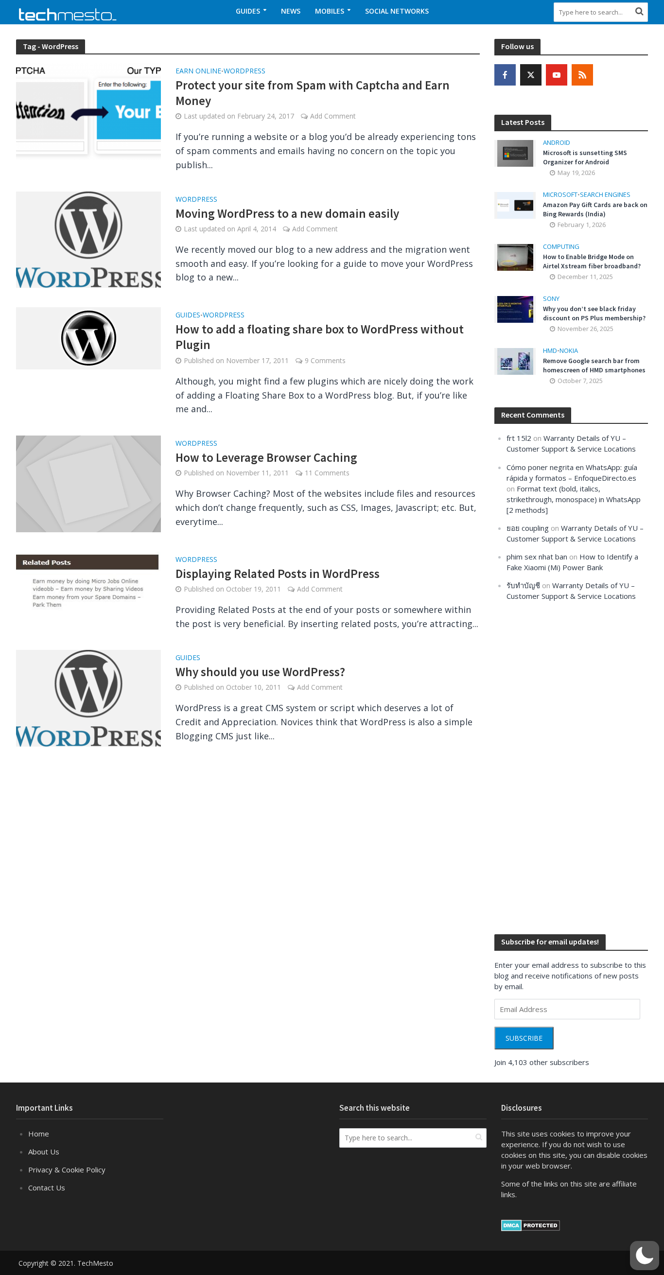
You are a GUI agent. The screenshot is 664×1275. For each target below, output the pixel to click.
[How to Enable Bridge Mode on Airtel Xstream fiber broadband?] (515, 257)
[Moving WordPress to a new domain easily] (88, 239)
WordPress (244, 71)
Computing (561, 247)
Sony (551, 299)
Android (556, 143)
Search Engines (605, 195)
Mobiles (329, 11)
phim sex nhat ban (537, 556)
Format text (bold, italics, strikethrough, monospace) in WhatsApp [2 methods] (574, 499)
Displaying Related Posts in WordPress (277, 573)
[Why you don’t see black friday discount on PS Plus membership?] (515, 309)
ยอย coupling (528, 528)
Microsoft (560, 195)
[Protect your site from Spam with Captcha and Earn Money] (88, 110)
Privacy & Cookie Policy (66, 1169)
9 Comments (325, 360)
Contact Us (46, 1187)
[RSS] (582, 75)
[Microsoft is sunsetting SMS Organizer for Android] (515, 152)
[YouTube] (556, 75)
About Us (43, 1151)
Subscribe (524, 1038)
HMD (550, 351)
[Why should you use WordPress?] (88, 697)
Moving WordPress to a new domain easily (287, 213)
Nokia (568, 351)
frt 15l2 (519, 438)
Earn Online (198, 71)
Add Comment (333, 116)
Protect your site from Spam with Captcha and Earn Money (312, 92)
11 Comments (327, 472)
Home (38, 1133)
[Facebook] (505, 75)
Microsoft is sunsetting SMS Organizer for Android (585, 157)
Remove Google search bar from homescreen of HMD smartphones (594, 365)
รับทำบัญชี (523, 585)
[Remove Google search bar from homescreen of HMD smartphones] (515, 361)
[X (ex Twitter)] (531, 75)
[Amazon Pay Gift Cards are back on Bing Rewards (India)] (515, 205)
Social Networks (397, 11)
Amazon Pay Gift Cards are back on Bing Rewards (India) (595, 209)
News (290, 11)
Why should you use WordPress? (260, 672)
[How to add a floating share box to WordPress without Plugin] (88, 337)
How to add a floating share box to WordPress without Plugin (319, 336)
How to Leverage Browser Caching (266, 457)
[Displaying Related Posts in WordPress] (88, 582)
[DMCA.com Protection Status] (530, 1224)
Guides (248, 11)
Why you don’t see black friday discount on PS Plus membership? (594, 313)
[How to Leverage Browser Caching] (88, 483)
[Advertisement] (567, 766)
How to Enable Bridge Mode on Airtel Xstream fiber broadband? (592, 261)
